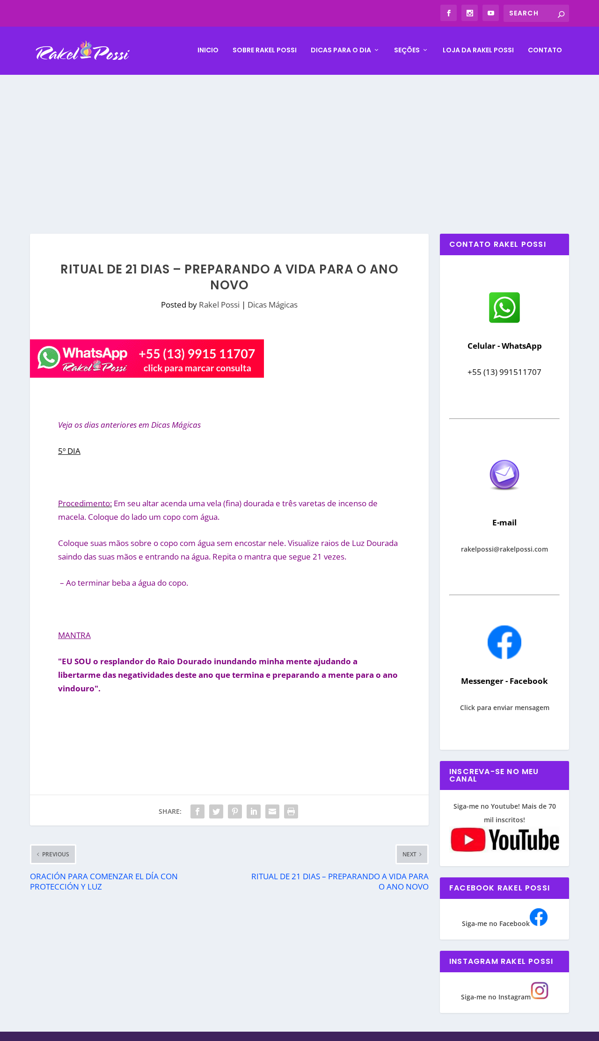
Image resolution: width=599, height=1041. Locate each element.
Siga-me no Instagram (496, 996)
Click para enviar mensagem (504, 707)
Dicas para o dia (341, 50)
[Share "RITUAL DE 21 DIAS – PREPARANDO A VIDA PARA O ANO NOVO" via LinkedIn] (253, 811)
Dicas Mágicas (273, 304)
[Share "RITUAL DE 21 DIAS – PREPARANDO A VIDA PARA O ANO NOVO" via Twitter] (216, 811)
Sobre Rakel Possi (265, 50)
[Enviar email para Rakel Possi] (504, 498)
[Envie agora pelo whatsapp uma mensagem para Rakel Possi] (504, 321)
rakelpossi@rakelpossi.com (504, 549)
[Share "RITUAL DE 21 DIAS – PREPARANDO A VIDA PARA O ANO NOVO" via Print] (291, 811)
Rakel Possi (219, 304)
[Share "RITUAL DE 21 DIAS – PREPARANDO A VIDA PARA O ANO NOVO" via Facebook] (197, 811)
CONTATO (545, 50)
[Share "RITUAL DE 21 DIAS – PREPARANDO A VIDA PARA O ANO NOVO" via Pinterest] (235, 811)
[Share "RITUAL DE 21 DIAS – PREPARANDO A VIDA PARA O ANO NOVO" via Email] (272, 811)
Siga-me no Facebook (496, 923)
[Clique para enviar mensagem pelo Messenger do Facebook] (504, 656)
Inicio (208, 50)
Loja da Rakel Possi (478, 50)
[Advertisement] (299, 144)
